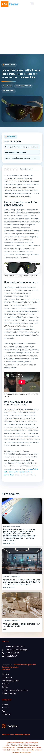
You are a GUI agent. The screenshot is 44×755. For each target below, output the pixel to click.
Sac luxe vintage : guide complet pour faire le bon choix (21, 625)
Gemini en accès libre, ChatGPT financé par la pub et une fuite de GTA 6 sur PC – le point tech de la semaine (21, 581)
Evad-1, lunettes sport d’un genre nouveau (21, 147)
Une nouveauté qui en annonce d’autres (20, 158)
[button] (32, 3)
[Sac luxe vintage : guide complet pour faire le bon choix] (22, 605)
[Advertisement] (22, 31)
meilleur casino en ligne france (25, 665)
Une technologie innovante (15, 152)
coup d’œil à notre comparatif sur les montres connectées (21, 472)
